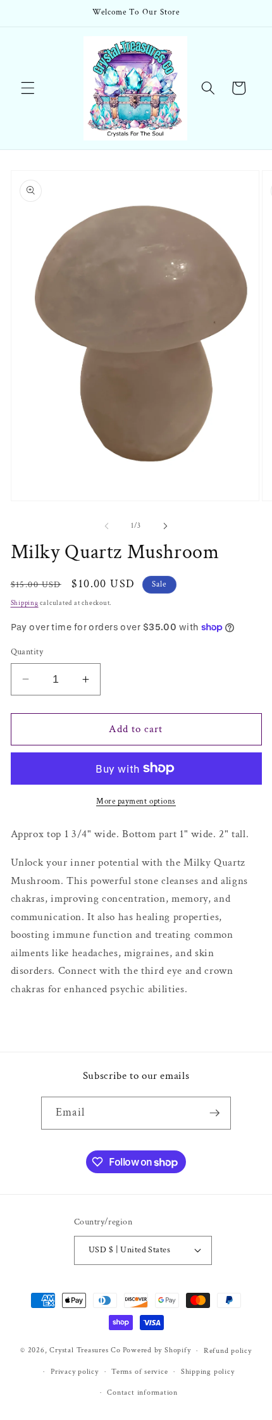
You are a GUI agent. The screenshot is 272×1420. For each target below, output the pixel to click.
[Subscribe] (214, 1113)
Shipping (25, 603)
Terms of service (139, 1371)
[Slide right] (165, 526)
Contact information (142, 1392)
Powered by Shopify (157, 1350)
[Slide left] (107, 526)
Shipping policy (208, 1371)
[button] (28, 88)
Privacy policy (75, 1371)
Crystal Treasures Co (84, 1350)
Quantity (27, 651)
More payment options (136, 801)
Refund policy (228, 1350)
